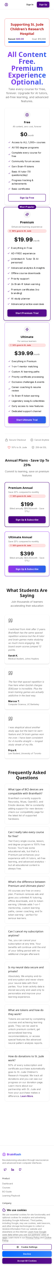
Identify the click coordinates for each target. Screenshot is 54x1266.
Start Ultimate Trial (27, 419)
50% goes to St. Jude (21, 231)
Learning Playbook (11, 1195)
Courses (6, 1187)
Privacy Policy (33, 1237)
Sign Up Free (27, 197)
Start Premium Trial (27, 313)
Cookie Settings (29, 1247)
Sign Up (43, 4)
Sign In (29, 4)
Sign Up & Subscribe (27, 519)
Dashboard (7, 1183)
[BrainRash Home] (6, 4)
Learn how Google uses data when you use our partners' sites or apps (25, 1235)
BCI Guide (7, 1191)
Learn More (26, 1096)
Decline (27, 1254)
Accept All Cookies (27, 1261)
